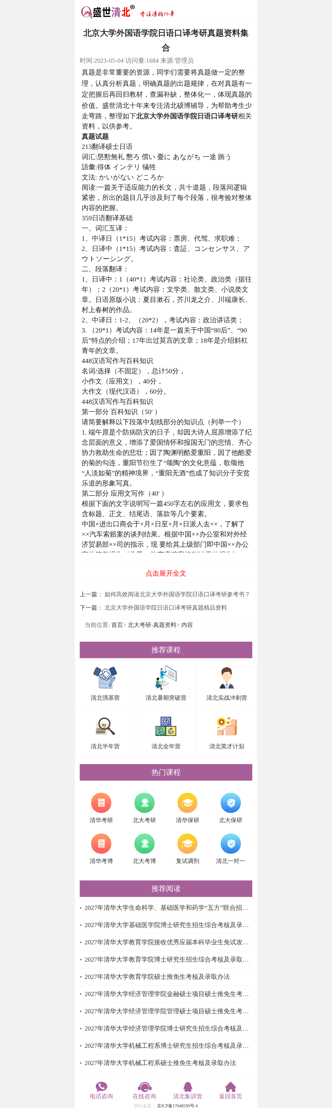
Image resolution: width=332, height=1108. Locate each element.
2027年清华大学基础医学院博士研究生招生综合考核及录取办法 (168, 925)
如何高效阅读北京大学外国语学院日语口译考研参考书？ (176, 594)
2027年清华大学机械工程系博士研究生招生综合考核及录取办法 (168, 1045)
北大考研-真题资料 (152, 625)
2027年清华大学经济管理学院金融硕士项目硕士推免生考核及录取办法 (168, 993)
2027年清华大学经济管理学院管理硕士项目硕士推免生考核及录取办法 (168, 1011)
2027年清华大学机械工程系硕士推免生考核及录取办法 (160, 1062)
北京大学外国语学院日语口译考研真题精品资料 (165, 608)
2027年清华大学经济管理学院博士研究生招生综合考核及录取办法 (168, 1028)
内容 (187, 625)
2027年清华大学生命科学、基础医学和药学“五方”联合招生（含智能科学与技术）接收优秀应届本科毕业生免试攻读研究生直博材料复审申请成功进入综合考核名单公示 (168, 907)
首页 (117, 625)
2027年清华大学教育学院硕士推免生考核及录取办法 (157, 976)
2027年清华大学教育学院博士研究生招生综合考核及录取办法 (168, 959)
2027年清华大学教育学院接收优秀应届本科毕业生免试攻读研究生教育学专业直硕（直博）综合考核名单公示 (168, 942)
